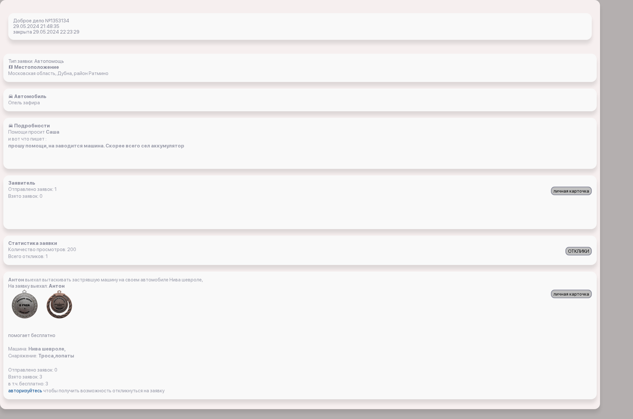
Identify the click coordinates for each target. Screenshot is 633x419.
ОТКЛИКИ (578, 251)
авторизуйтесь (25, 391)
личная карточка (571, 191)
